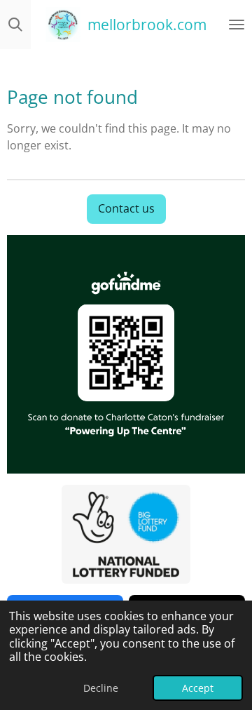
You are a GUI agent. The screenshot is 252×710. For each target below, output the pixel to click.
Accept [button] (198, 688)
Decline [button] (100, 688)
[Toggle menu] (236, 24)
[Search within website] (15, 24)
